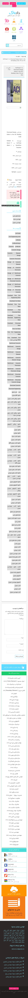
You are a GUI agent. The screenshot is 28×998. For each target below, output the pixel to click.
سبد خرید (12, 3)
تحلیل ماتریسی (15, 712)
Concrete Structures (15, 259)
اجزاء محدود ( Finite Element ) (15, 681)
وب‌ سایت (20, 650)
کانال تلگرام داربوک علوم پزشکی (15, 977)
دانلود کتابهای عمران (15, 482)
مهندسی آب (15, 813)
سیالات (15, 767)
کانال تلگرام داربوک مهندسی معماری (13, 962)
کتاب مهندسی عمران (15, 554)
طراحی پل (15, 773)
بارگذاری (15, 696)
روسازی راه (15, 733)
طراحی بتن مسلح (16, 525)
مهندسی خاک (15, 826)
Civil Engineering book (14, 237)
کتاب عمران (17, 547)
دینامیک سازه (15, 724)
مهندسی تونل (15, 823)
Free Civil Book (16, 329)
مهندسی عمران (16, 222)
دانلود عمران (17, 430)
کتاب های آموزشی (15, 786)
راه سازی (15, 727)
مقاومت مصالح (15, 798)
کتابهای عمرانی (16, 579)
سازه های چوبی (15, 755)
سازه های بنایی (15, 752)
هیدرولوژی (15, 841)
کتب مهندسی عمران (15, 592)
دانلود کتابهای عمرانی (15, 485)
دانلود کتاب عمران (15, 440)
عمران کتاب (17, 544)
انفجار (15, 693)
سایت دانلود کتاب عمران (14, 518)
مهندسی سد (15, 832)
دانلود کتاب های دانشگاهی (13, 16)
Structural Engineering (14, 389)
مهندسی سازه (16, 829)
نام (22, 638)
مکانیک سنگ (15, 804)
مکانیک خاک (15, 801)
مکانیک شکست (14, 807)
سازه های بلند (15, 749)
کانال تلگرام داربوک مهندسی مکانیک (13, 971)
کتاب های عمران (16, 560)
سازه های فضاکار (15, 761)
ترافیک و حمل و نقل (15, 718)
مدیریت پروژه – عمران (15, 795)
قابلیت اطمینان (15, 783)
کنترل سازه (15, 789)
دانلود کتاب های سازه (14, 466)
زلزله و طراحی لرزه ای (15, 743)
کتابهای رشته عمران (15, 572)
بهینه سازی (15, 700)
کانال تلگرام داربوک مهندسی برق (14, 974)
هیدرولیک (15, 844)
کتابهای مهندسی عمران (14, 582)
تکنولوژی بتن (15, 721)
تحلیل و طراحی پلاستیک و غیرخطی (15, 715)
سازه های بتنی (15, 746)
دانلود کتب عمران (15, 499)
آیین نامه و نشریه (15, 678)
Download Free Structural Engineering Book (14, 317)
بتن (19, 392)
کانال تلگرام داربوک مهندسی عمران (14, 965)
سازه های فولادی (15, 764)
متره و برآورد (15, 792)
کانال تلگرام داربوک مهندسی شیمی (14, 968)
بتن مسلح (14, 392)
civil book (17, 233)
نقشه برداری (15, 838)
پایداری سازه (15, 703)
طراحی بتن (17, 522)
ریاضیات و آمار (15, 740)
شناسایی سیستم (15, 770)
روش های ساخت (15, 736)
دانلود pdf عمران (16, 395)
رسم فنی (15, 730)
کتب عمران (17, 586)
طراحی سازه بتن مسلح (14, 531)
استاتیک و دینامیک (15, 684)
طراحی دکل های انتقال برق (14, 777)
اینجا (15, 187)
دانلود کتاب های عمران (14, 470)
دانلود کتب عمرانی (15, 503)
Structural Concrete (15, 385)
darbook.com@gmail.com (18, 949)
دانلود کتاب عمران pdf (14, 443)
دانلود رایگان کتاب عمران (14, 399)
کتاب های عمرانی (15, 563)
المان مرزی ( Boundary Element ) (15, 690)
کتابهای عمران (16, 576)
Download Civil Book (15, 301)
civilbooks (17, 247)
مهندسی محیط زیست (15, 835)
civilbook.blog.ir (16, 243)
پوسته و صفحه (15, 706)
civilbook (18, 240)
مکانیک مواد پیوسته (15, 810)
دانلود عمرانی (17, 433)
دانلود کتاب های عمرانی (14, 473)
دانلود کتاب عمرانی (15, 446)
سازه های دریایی (15, 758)
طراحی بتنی (17, 528)
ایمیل (21, 644)
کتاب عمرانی (17, 550)
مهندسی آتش (15, 817)
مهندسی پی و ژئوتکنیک (15, 820)
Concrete (11, 247)
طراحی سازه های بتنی (14, 540)
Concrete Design (16, 250)
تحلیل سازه (15, 709)
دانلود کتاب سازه (16, 436)
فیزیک (15, 780)
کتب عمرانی (17, 589)
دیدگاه (21, 619)
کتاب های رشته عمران (14, 557)
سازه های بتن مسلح (15, 512)
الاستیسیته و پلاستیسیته (15, 687)
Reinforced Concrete (14, 343)
